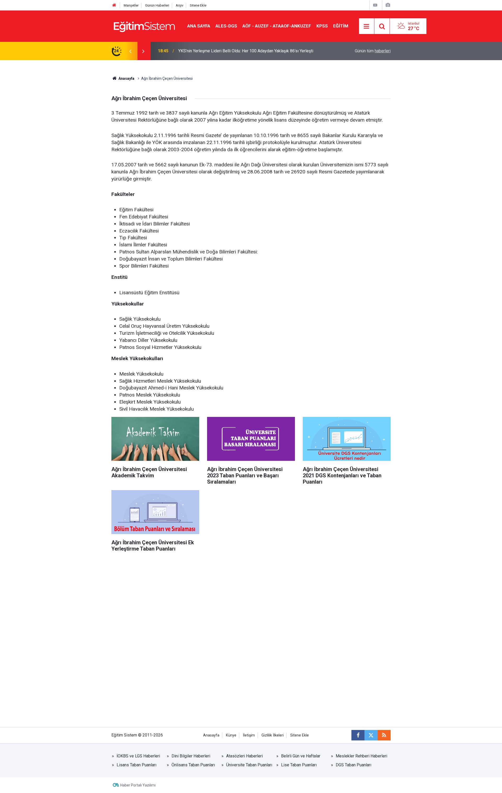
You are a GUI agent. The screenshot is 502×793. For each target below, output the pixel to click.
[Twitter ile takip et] (371, 735)
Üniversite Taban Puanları (249, 764)
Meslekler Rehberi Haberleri (361, 756)
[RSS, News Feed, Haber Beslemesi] (384, 735)
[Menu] (366, 26)
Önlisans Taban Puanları (193, 764)
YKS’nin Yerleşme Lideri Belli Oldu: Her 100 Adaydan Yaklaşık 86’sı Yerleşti (245, 50)
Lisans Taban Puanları (136, 764)
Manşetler (131, 5)
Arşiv (179, 5)
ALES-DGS (226, 26)
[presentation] (130, 51)
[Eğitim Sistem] (144, 25)
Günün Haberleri (157, 5)
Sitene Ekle (198, 5)
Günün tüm (373, 50)
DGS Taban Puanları (353, 764)
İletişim (249, 735)
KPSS (322, 26)
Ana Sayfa (198, 26)
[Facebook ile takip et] (357, 735)
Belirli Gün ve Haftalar (300, 756)
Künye (231, 735)
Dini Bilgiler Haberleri (191, 756)
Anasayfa (126, 78)
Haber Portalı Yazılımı (138, 785)
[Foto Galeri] (388, 5)
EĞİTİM (340, 26)
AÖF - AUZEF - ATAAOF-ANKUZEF (276, 26)
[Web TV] (375, 5)
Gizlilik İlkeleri (272, 735)
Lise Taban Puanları (299, 764)
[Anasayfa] (114, 5)
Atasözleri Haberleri (244, 756)
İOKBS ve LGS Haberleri (138, 756)
